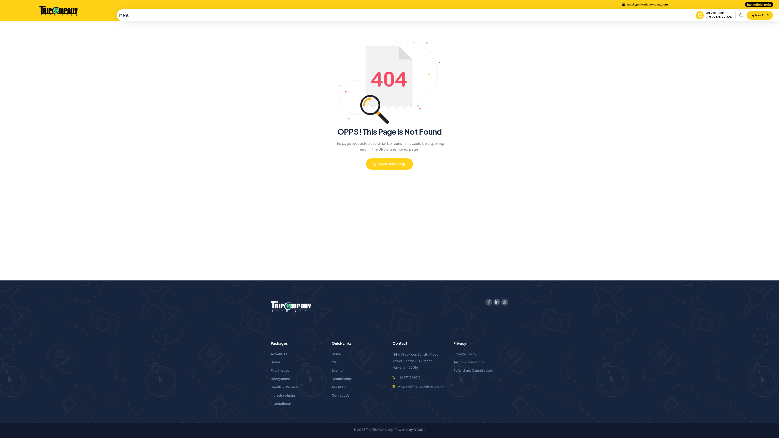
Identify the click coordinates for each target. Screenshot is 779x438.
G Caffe (419, 429)
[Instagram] (504, 302)
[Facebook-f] (488, 302)
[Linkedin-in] (496, 302)
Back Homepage (392, 164)
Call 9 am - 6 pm (715, 12)
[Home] (58, 11)
